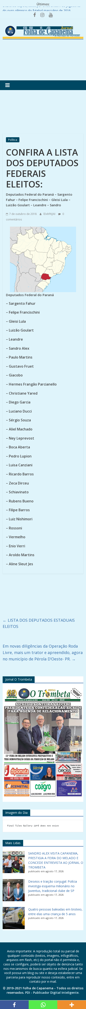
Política (12, 140)
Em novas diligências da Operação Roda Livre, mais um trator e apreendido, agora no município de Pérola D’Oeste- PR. (43, 652)
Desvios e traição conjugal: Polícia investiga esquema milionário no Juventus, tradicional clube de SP (52, 886)
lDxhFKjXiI (49, 214)
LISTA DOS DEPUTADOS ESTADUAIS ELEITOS (39, 623)
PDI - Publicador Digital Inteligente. (52, 992)
